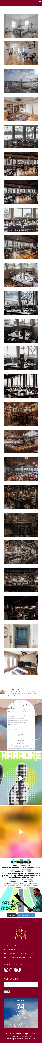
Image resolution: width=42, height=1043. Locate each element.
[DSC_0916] (21, 370)
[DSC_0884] (21, 231)
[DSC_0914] (21, 342)
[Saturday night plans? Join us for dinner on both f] (21, 832)
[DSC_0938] (21, 397)
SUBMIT (7, 992)
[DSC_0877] (21, 203)
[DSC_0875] (21, 176)
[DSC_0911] (21, 314)
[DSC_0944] (21, 425)
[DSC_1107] (21, 647)
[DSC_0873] (21, 148)
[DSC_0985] (21, 481)
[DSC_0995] (21, 536)
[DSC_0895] (21, 259)
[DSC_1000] (21, 564)
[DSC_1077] (21, 619)
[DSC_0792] (21, 37)
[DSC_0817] (21, 92)
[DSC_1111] (21, 675)
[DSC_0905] (21, 286)
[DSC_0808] (21, 65)
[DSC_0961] (21, 453)
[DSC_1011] (21, 591)
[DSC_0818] (21, 120)
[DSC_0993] (21, 508)
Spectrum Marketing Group (26, 1039)
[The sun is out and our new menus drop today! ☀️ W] (21, 725)
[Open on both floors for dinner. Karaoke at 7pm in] (21, 778)
